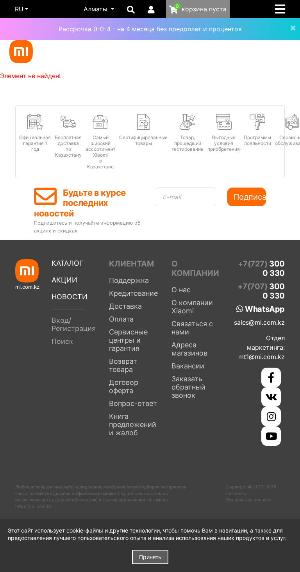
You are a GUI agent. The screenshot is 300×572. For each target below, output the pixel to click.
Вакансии (187, 366)
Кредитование (133, 293)
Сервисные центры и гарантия (128, 340)
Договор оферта (123, 386)
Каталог (67, 263)
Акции (64, 280)
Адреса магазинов (189, 349)
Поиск (62, 341)
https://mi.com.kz (33, 506)
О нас (181, 290)
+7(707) (261, 291)
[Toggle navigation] (282, 9)
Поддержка (129, 280)
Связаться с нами (192, 328)
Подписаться (250, 197)
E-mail (172, 197)
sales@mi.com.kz (259, 322)
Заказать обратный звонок (188, 387)
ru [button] (19, 9)
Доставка (125, 306)
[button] (99, 9)
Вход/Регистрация (74, 324)
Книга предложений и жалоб (132, 424)
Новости (70, 297)
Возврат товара (123, 365)
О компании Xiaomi (192, 307)
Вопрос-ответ (133, 403)
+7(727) (261, 268)
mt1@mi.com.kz (261, 357)
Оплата (121, 319)
